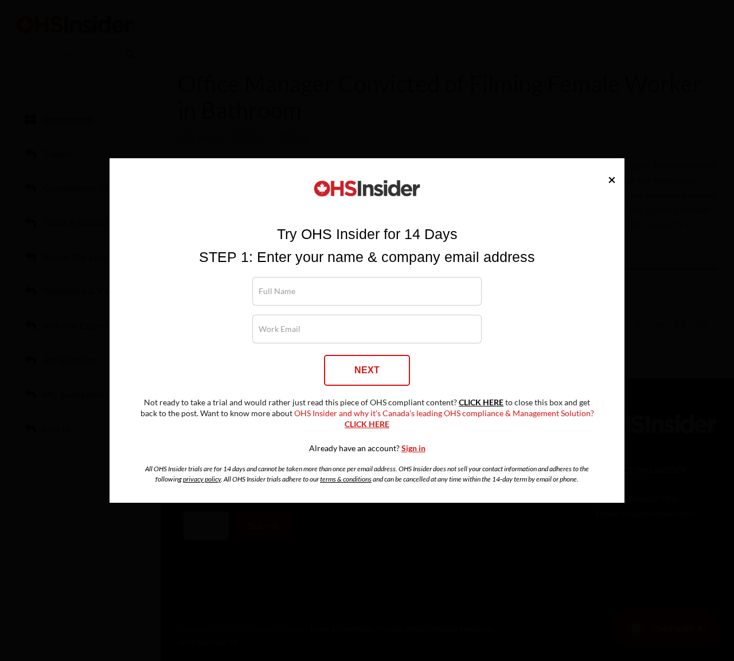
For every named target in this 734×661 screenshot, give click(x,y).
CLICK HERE (481, 402)
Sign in (413, 448)
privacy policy (202, 479)
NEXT (367, 370)
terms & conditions (346, 479)
